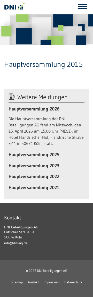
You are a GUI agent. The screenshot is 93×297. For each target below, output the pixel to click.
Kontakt (33, 282)
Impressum (52, 282)
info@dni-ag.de (16, 243)
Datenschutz (73, 282)
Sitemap (17, 282)
